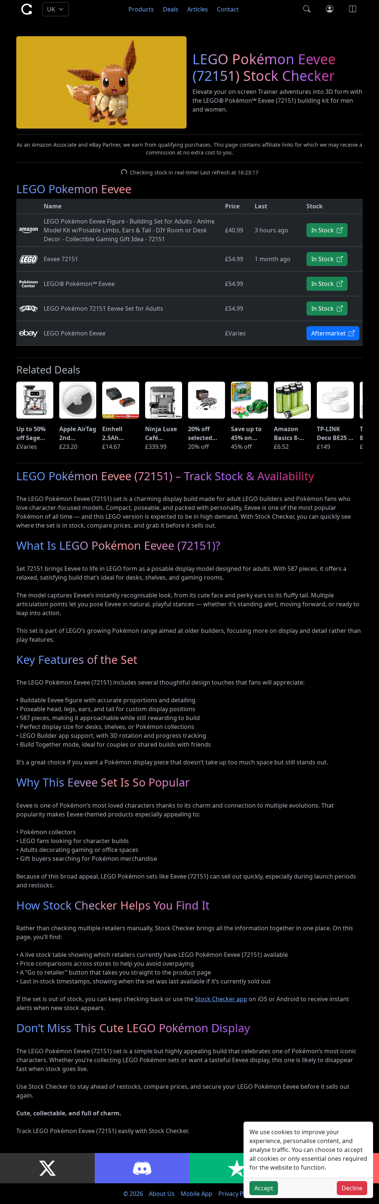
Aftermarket (329, 333)
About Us (162, 1194)
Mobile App (196, 1194)
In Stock (323, 230)
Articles (197, 9)
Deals (170, 9)
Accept (263, 1188)
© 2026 (133, 1194)
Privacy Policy (237, 1194)
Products (141, 9)
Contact (228, 9)
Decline (352, 1188)
